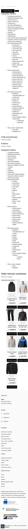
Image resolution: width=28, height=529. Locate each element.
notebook (19, 120)
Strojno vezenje (4, 464)
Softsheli (14, 54)
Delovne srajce (16, 83)
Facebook (5, 421)
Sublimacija (11, 36)
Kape (13, 59)
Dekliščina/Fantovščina (14, 18)
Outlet (9, 32)
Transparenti (15, 110)
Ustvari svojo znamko (13, 41)
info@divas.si (6, 417)
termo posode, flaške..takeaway (16, 38)
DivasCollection (12, 20)
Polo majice (15, 50)
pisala (18, 122)
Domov (2, 6)
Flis (13, 56)
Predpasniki (15, 84)
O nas (2, 474)
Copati (14, 66)
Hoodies (14, 45)
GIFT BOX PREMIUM (13, 25)
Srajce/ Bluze (16, 47)
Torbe (13, 129)
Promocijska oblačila (13, 43)
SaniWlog (10, 34)
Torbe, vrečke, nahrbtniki (14, 128)
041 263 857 (6, 413)
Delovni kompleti (16, 75)
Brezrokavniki (16, 57)
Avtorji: (2, 527)
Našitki (14, 111)
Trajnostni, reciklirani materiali (16, 39)
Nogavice (15, 63)
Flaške (14, 104)
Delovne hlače (16, 79)
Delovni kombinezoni (18, 77)
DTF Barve (11, 23)
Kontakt (3, 486)
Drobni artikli (15, 106)
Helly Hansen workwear (14, 27)
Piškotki (3, 484)
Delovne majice (16, 81)
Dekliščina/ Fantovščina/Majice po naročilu (18, 95)
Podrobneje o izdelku (12, 307)
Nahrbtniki (15, 131)
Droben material (12, 21)
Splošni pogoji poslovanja (7, 481)
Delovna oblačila (12, 70)
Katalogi (3, 479)
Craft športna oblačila (13, 16)
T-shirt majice (16, 48)
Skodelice (15, 102)
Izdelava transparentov (6, 458)
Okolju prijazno (16, 113)
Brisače (14, 99)
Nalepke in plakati (17, 108)
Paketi (14, 115)
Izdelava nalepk (5, 460)
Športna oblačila (16, 61)
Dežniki (14, 101)
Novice (2, 477)
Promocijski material (13, 92)
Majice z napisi (16, 65)
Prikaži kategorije (7, 11)
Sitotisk (2, 462)
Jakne (14, 52)
